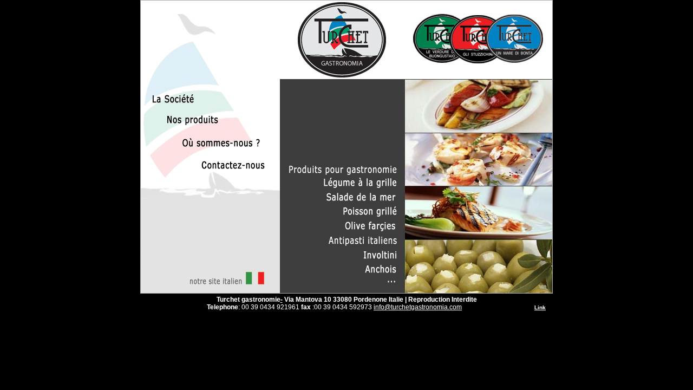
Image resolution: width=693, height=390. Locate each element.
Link (540, 307)
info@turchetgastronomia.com (418, 307)
